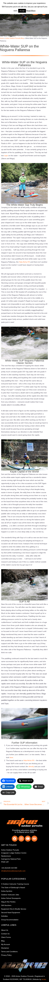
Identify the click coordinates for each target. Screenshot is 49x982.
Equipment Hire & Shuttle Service (13, 909)
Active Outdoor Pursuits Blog (14, 38)
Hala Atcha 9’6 (24, 262)
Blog (3, 941)
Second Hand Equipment (10, 912)
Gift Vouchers (6, 905)
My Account (5, 944)
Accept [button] (22, 11)
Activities (4, 916)
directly (31, 766)
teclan (44, 979)
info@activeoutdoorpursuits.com (13, 871)
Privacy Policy (6, 955)
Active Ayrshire (6, 891)
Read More (30, 11)
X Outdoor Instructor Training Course (15, 884)
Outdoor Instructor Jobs (10, 895)
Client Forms (6, 937)
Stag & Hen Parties (8, 902)
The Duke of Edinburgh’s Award (13, 887)
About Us (4, 930)
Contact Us (5, 934)
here (11, 757)
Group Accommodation (9, 920)
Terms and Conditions (9, 951)
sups (6, 155)
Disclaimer (5, 948)
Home (2, 38)
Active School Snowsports (11, 898)
